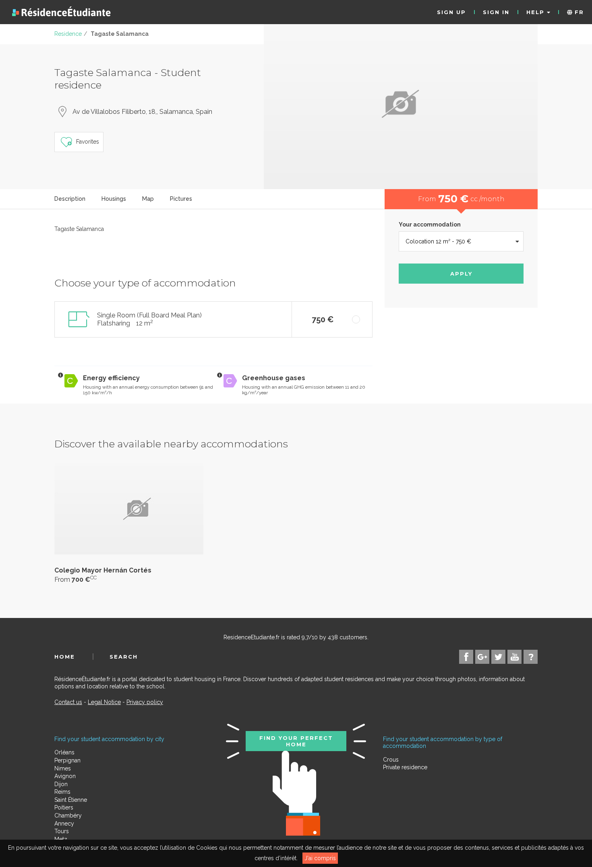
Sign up (451, 12)
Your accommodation (430, 224)
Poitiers (63, 807)
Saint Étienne (70, 800)
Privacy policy (144, 702)
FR (578, 12)
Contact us (68, 702)
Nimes (62, 768)
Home (64, 656)
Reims (62, 792)
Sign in (496, 12)
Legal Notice (104, 702)
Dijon (61, 784)
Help (536, 12)
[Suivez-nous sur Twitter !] (498, 657)
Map (148, 199)
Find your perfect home (296, 741)
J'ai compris (320, 858)
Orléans (64, 752)
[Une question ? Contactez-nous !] (531, 657)
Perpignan (67, 760)
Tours (61, 831)
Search (124, 656)
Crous (391, 759)
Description (69, 199)
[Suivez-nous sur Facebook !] (466, 657)
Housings (113, 199)
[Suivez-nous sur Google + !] (482, 657)
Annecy (64, 823)
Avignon (65, 776)
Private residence (405, 767)
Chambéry (68, 815)
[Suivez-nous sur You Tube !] (514, 657)
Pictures (181, 199)
